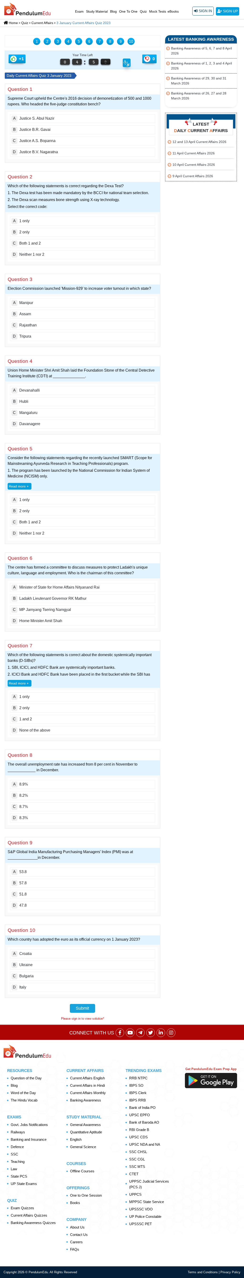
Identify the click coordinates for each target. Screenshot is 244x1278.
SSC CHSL (138, 1152)
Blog (113, 11)
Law (14, 1169)
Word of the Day (23, 1093)
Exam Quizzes (22, 1208)
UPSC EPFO (139, 1115)
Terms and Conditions (203, 1272)
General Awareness (85, 1125)
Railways (18, 1132)
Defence (17, 1147)
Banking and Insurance (28, 1139)
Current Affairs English (87, 1078)
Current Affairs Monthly (88, 1093)
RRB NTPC (138, 1078)
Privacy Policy (230, 1272)
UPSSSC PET (140, 1224)
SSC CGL (137, 1159)
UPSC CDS (138, 1137)
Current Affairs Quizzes (29, 1215)
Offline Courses (82, 1171)
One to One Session (86, 1195)
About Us (77, 1227)
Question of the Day (26, 1078)
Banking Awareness (85, 1100)
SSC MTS (137, 1167)
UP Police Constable (145, 1216)
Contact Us (79, 1235)
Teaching (18, 1162)
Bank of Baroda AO (144, 1122)
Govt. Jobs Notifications (29, 1125)
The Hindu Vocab (24, 1100)
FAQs (74, 1249)
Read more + (19, 486)
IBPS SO (136, 1085)
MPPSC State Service (146, 1202)
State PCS (19, 1176)
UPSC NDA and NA (144, 1144)
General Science (83, 1147)
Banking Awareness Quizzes (33, 1223)
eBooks (173, 11)
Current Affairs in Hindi (87, 1085)
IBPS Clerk (138, 1093)
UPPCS (135, 1194)
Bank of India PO (142, 1108)
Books (75, 1203)
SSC (14, 1154)
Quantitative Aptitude (86, 1132)
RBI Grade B (139, 1130)
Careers (76, 1242)
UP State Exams (24, 1184)
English (75, 1139)
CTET (133, 1174)
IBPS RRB (137, 1100)
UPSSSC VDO (141, 1209)
